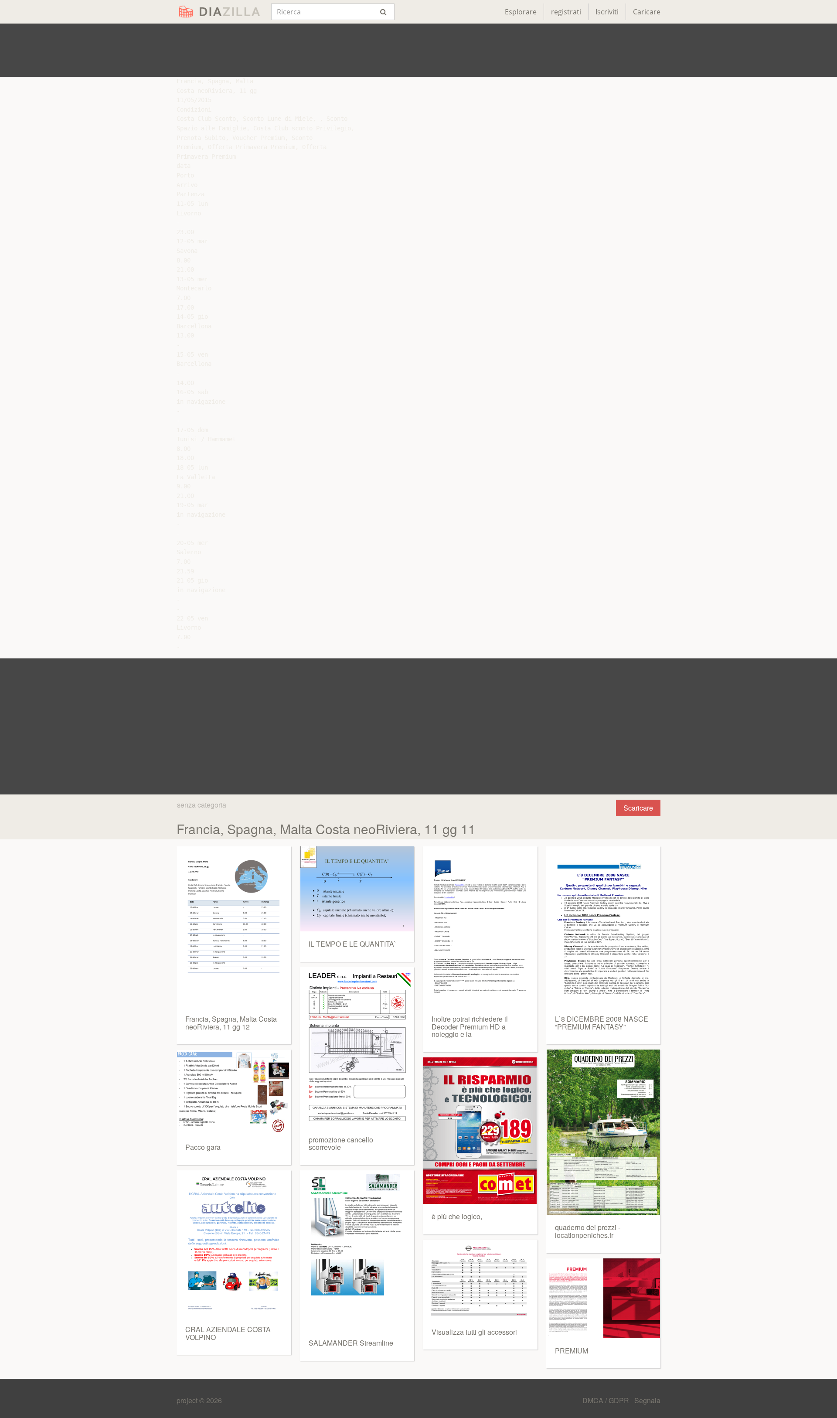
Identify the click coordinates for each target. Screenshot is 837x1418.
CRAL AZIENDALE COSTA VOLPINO (228, 1333)
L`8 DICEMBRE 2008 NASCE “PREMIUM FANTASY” (601, 1023)
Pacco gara (203, 1147)
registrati (566, 12)
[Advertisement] (418, 50)
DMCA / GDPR (606, 1400)
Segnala (647, 1400)
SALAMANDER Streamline (351, 1343)
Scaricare (638, 808)
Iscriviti (607, 12)
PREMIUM (571, 1351)
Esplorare (521, 12)
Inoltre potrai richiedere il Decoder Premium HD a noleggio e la (470, 1026)
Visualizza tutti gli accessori (474, 1332)
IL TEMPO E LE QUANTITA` (352, 944)
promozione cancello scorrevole (341, 1143)
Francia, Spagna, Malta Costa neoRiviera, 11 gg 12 (231, 1023)
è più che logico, (457, 1216)
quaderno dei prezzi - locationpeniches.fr (587, 1231)
